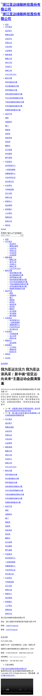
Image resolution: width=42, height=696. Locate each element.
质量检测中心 (10, 173)
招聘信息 (8, 217)
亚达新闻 (8, 205)
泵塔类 (7, 142)
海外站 (7, 225)
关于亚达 (8, 27)
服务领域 (8, 55)
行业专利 (8, 47)
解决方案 (8, 78)
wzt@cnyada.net (11, 629)
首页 (7, 24)
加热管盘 (8, 138)
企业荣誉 (8, 51)
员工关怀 (8, 193)
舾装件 (7, 146)
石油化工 (8, 66)
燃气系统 (8, 158)
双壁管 (7, 134)
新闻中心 (8, 201)
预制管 (7, 130)
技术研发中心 (10, 166)
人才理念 (8, 213)
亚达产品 (8, 114)
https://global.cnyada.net (17, 657)
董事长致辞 (9, 35)
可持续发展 (9, 189)
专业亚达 (8, 162)
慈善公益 (8, 197)
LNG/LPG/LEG (10, 74)
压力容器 (8, 150)
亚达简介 (8, 31)
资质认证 (8, 43)
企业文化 (8, 39)
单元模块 (8, 154)
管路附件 (8, 122)
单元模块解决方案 (12, 86)
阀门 (7, 126)
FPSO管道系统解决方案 (14, 98)
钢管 (7, 118)
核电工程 (8, 70)
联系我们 (8, 209)
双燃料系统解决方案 (13, 110)
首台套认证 (9, 181)
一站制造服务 (10, 169)
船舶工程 (8, 59)
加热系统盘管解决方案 (13, 94)
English (3, 229)
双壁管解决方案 (11, 90)
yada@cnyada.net (12, 625)
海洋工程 (8, 62)
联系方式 (8, 221)
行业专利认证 (10, 177)
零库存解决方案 (11, 82)
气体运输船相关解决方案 (14, 102)
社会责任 (8, 185)
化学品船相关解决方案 (13, 106)
